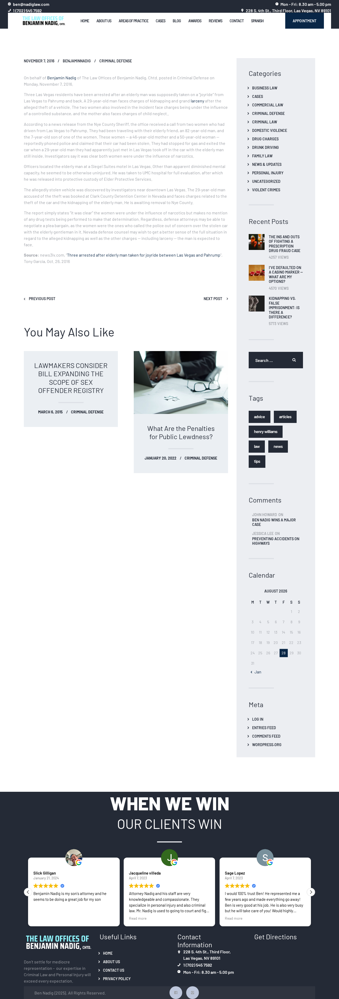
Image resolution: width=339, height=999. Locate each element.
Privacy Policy (117, 978)
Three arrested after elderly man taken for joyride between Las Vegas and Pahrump (143, 254)
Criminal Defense (115, 60)
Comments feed (266, 736)
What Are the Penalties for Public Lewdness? (181, 432)
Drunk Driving (265, 147)
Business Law (264, 87)
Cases (257, 96)
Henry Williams (265, 431)
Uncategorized (266, 181)
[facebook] (176, 992)
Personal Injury (267, 172)
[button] (311, 892)
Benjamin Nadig (61, 77)
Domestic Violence (269, 130)
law (257, 446)
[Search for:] (276, 360)
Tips (257, 461)
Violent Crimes (266, 189)
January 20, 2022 (160, 458)
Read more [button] (137, 918)
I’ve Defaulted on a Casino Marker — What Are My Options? (286, 274)
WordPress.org (267, 744)
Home (108, 953)
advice (259, 416)
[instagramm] (192, 992)
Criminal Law (264, 121)
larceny (197, 100)
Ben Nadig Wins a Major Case (274, 522)
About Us (111, 961)
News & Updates (267, 164)
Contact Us (113, 970)
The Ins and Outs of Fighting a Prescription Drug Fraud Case (284, 244)
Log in (257, 719)
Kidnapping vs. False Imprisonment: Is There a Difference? (284, 307)
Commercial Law (267, 104)
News (278, 446)
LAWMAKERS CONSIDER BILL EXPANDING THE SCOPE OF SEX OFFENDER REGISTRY (71, 377)
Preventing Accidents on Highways (275, 541)
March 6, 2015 (50, 411)
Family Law (262, 155)
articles (285, 416)
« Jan (256, 671)
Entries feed (264, 727)
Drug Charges (265, 138)
